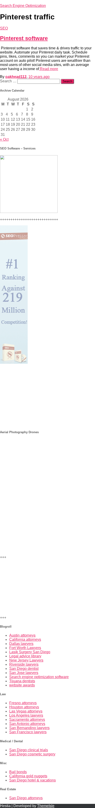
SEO (4, 28)
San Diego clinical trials (28, 750)
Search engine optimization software (39, 677)
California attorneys (25, 639)
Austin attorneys (22, 635)
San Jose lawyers (23, 673)
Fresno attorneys (23, 703)
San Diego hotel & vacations (32, 780)
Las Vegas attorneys (25, 711)
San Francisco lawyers (28, 732)
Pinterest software (24, 38)
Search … (8, 81)
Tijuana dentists (22, 681)
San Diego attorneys (26, 798)
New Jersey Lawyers (26, 660)
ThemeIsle (45, 806)
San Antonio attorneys (27, 724)
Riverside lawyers (24, 664)
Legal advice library (25, 656)
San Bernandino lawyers (29, 728)
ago (39, 77)
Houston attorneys (24, 707)
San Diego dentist (24, 669)
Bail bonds (18, 772)
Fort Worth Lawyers (25, 648)
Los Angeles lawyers (26, 715)
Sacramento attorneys (27, 720)
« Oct (4, 139)
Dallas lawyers (21, 644)
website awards (22, 685)
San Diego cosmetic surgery (32, 754)
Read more (48, 69)
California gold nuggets (28, 776)
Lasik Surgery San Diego (29, 652)
